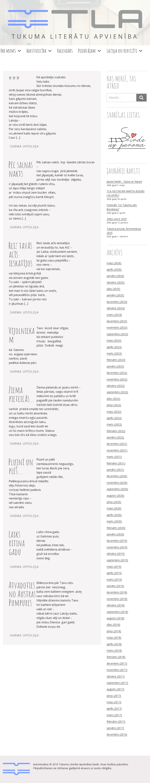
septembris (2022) (117, 392)
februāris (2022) (116, 431)
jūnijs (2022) (114, 405)
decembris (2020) (117, 476)
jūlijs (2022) (113, 398)
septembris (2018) (117, 611)
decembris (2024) (117, 301)
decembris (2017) (117, 663)
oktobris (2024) (116, 308)
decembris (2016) (117, 734)
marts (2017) (114, 715)
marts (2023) (114, 353)
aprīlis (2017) (114, 708)
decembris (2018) (117, 592)
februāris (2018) (116, 657)
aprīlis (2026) (114, 269)
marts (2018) (114, 650)
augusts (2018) (115, 618)
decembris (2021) (117, 443)
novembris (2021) (117, 450)
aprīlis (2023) (114, 347)
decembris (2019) (117, 540)
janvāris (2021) (115, 469)
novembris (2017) (117, 670)
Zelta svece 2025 (117, 219)
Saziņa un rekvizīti (121, 50)
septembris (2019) (117, 560)
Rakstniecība (36, 50)
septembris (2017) (117, 682)
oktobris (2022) (116, 385)
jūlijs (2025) (113, 289)
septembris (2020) (117, 489)
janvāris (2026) (115, 276)
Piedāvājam (87, 50)
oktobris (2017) (116, 676)
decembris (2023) (117, 321)
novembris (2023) (117, 327)
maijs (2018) (114, 637)
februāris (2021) (116, 463)
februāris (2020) (116, 528)
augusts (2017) (115, 689)
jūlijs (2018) (113, 624)
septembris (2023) (117, 334)
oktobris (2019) (116, 553)
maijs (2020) (114, 508)
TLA (75, 19)
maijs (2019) (114, 566)
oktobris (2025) (116, 282)
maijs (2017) (114, 702)
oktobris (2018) (116, 605)
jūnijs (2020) (114, 502)
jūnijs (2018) (114, 631)
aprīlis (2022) (114, 418)
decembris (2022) (117, 372)
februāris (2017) (116, 721)
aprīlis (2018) (114, 644)
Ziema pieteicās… (21, 394)
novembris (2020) (117, 482)
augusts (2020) (115, 495)
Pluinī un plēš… (20, 466)
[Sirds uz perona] (127, 155)
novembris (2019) (117, 547)
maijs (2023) (114, 340)
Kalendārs (65, 50)
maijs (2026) (114, 263)
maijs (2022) (114, 411)
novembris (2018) (117, 599)
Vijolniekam (21, 335)
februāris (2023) (116, 359)
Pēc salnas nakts (20, 169)
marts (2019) (114, 579)
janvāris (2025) (115, 295)
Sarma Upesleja (24, 146)
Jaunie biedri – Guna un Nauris (124, 181)
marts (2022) (114, 424)
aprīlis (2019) (114, 573)
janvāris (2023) (115, 366)
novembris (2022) (117, 379)
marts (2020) (114, 521)
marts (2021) (114, 456)
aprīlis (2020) (114, 515)
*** (14, 79)
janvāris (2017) (115, 728)
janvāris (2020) (115, 534)
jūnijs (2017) (114, 695)
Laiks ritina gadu (16, 542)
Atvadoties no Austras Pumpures (22, 593)
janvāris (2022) (115, 437)
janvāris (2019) (115, 586)
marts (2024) (114, 314)
